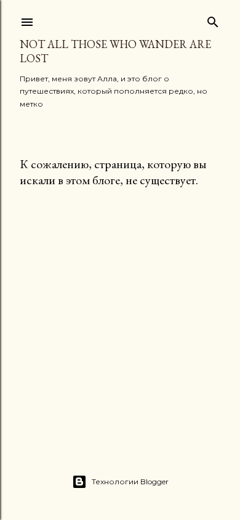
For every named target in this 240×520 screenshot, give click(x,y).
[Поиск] (213, 19)
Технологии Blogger (130, 481)
